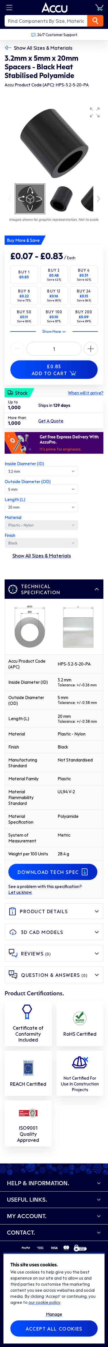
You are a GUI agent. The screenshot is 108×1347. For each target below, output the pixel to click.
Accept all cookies (54, 1328)
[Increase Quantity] (17, 349)
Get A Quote (50, 420)
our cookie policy (44, 1302)
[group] (54, 143)
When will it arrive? (85, 392)
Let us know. (20, 892)
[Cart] (99, 7)
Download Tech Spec (48, 872)
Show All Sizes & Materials (43, 48)
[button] (94, 112)
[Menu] (9, 7)
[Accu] (55, 7)
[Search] (95, 21)
